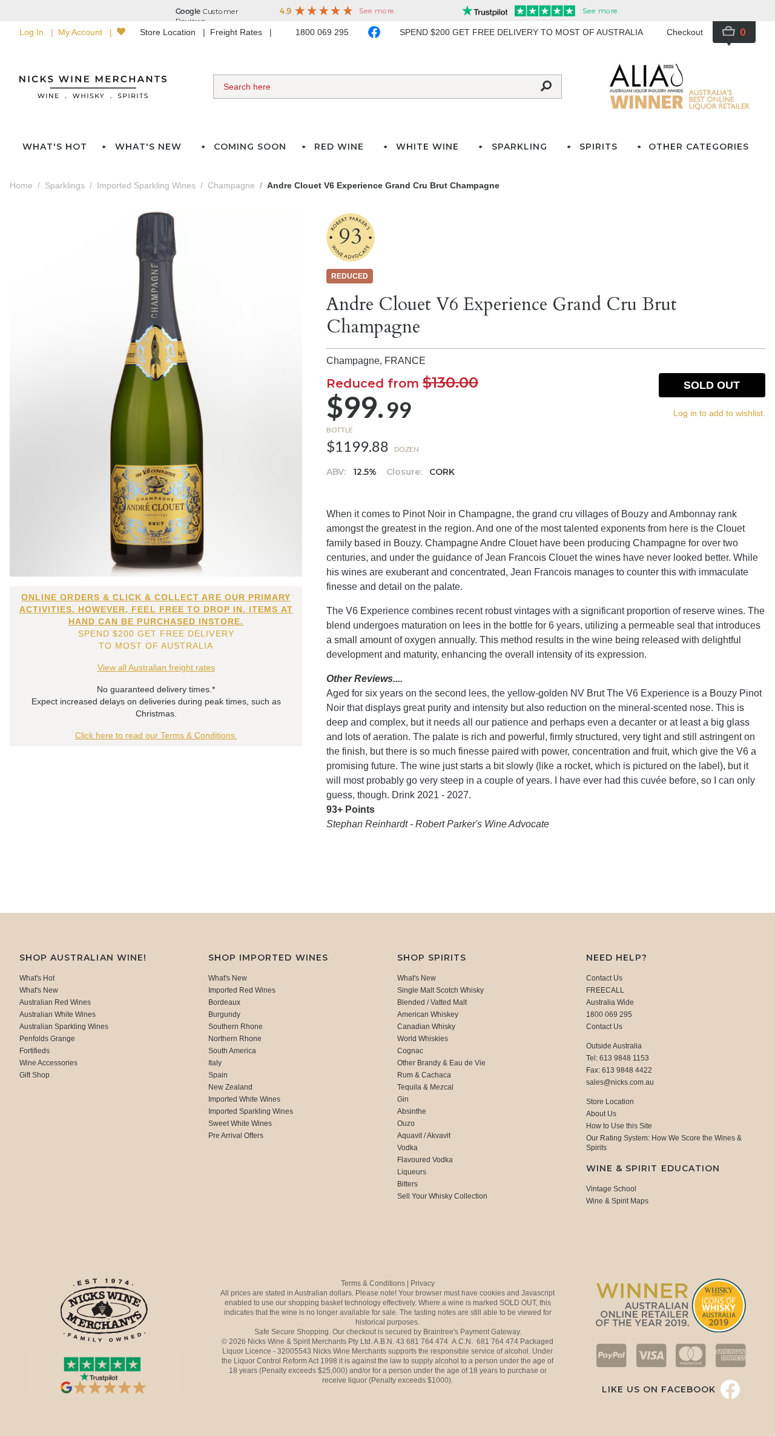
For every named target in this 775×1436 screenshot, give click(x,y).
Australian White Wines (57, 1014)
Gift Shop (34, 1075)
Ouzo (406, 1123)
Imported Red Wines (241, 990)
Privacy (423, 1283)
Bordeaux (224, 1002)
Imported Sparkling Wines (250, 1111)
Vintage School (611, 1189)
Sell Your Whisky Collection (442, 1196)
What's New (38, 990)
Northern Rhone (235, 1038)
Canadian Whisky (426, 1026)
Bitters (407, 1184)
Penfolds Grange (47, 1038)
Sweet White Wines (240, 1123)
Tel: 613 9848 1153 (617, 1058)
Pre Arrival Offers (235, 1135)
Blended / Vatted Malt (432, 1002)
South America (232, 1051)
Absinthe (411, 1111)
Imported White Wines (244, 1099)
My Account (81, 32)
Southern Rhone (235, 1026)
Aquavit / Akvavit (423, 1135)
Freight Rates (237, 32)
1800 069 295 (322, 32)
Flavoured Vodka (425, 1160)
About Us (601, 1114)
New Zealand (230, 1087)
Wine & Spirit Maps (617, 1201)
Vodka (407, 1147)
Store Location (169, 32)
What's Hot (54, 146)
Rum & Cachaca (424, 1075)
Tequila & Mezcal (425, 1087)
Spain (218, 1075)
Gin (403, 1099)
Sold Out (712, 385)
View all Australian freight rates (156, 667)
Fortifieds (34, 1051)
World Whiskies (422, 1038)
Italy (215, 1063)
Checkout (685, 32)
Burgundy (224, 1014)
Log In (32, 32)
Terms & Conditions (374, 1283)
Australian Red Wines (55, 1002)
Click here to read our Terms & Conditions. (156, 735)
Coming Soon (250, 146)
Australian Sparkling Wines (63, 1026)
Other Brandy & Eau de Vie (441, 1063)
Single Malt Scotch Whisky (440, 990)
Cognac (410, 1051)
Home (21, 185)
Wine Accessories (48, 1063)
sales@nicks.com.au (620, 1082)
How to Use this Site (619, 1126)
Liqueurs (411, 1172)
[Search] (546, 86)
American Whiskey (427, 1014)
